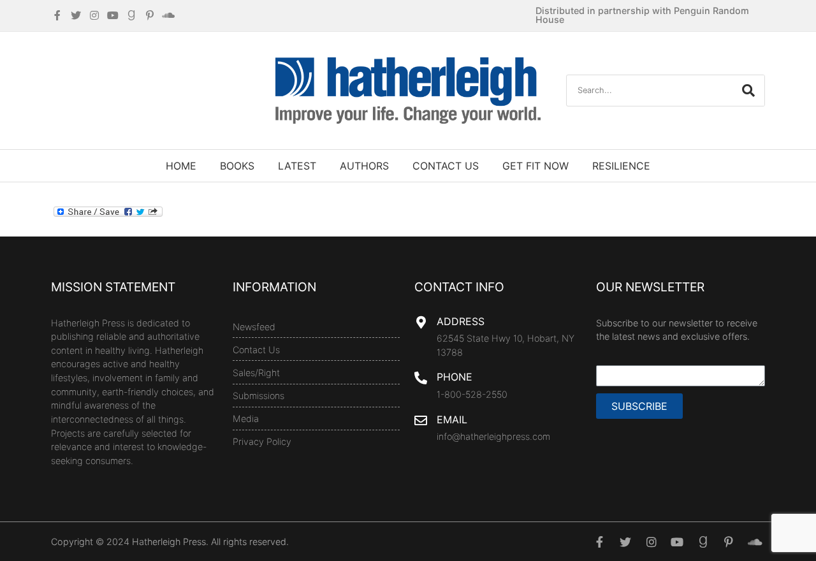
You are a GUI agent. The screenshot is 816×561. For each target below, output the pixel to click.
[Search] (748, 90)
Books (237, 165)
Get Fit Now (535, 165)
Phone (454, 376)
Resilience (621, 165)
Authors (364, 165)
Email (452, 419)
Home (181, 165)
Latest (297, 165)
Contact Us (445, 165)
